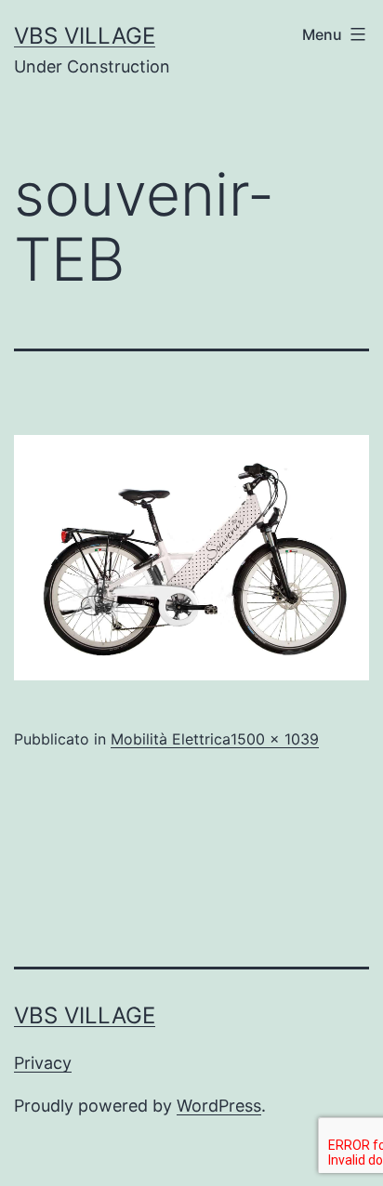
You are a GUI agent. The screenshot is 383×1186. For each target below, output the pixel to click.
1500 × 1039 (275, 739)
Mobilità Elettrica (171, 739)
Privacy (43, 1063)
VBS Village (84, 35)
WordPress (219, 1105)
